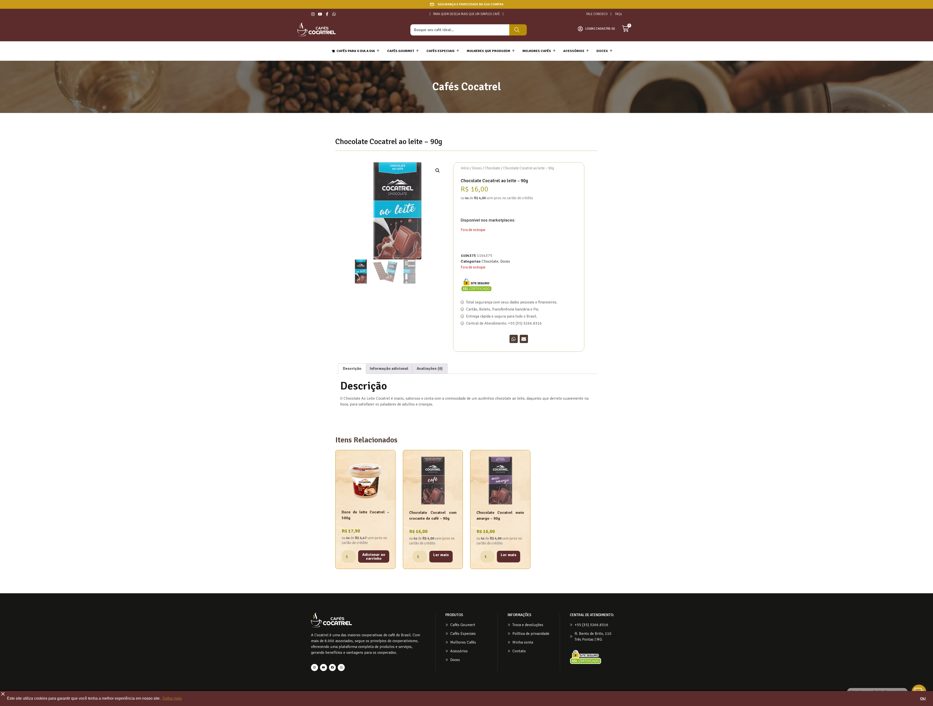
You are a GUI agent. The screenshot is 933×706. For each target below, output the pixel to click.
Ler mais (441, 554)
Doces (477, 168)
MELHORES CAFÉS (536, 51)
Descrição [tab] (352, 368)
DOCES (602, 51)
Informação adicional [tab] (389, 368)
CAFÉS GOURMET (400, 51)
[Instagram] (314, 667)
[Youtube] (323, 667)
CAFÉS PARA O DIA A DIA (356, 51)
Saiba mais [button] (172, 698)
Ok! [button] (923, 698)
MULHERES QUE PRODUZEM (488, 51)
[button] (437, 170)
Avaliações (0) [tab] (430, 368)
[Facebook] (332, 667)
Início (465, 168)
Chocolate (492, 168)
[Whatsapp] (341, 667)
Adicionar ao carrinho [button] (373, 556)
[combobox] (459, 29)
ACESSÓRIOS (573, 51)
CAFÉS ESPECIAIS (440, 51)
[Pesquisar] (518, 29)
